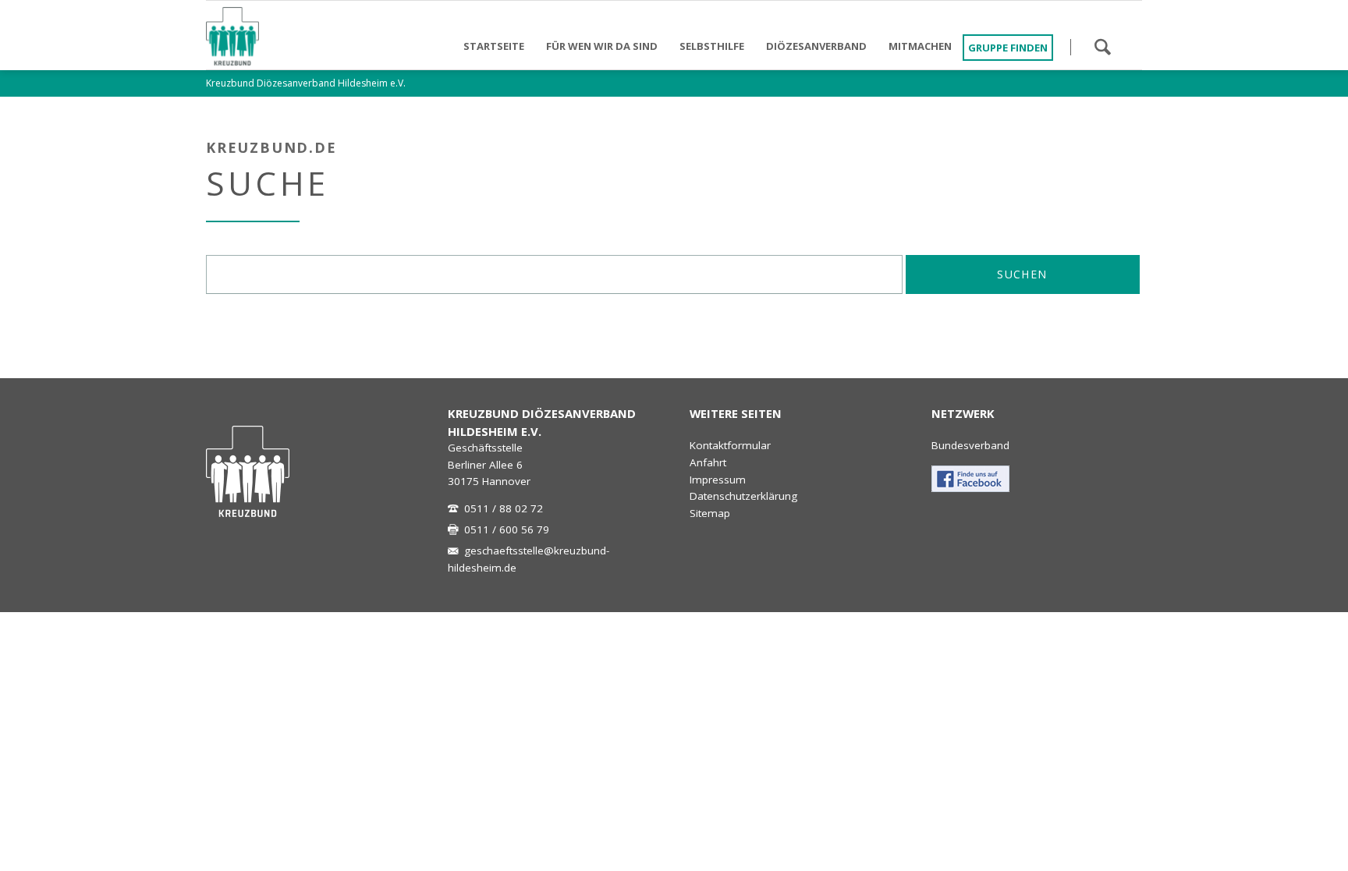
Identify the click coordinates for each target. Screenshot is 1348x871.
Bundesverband (970, 445)
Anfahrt (708, 462)
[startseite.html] (247, 471)
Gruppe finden (1008, 48)
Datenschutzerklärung (743, 496)
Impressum (718, 480)
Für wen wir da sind (602, 46)
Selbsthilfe (711, 46)
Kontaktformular (730, 445)
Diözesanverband (816, 46)
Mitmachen (920, 46)
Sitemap (710, 513)
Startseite (493, 46)
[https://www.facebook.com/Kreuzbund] (970, 479)
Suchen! (1102, 46)
